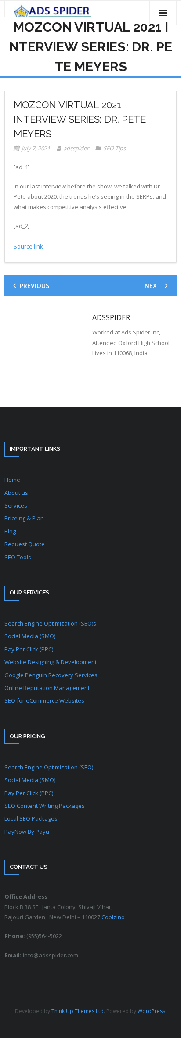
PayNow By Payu (26, 831)
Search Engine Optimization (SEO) (48, 767)
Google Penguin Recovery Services (51, 675)
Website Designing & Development (50, 662)
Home (12, 479)
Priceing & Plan (24, 518)
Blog (10, 531)
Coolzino (113, 917)
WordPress (151, 1011)
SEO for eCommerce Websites (44, 700)
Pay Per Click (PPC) (28, 649)
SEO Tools (17, 557)
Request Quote (24, 544)
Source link (28, 246)
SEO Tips (114, 148)
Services (15, 505)
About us (16, 493)
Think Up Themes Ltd (77, 1011)
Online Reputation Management (47, 688)
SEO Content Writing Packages (44, 806)
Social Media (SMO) (29, 636)
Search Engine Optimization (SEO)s (50, 623)
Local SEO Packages (31, 818)
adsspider (76, 148)
